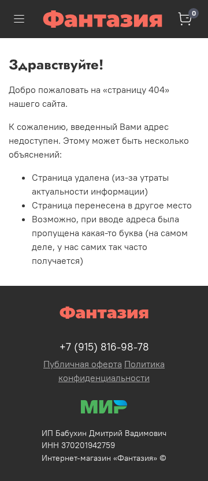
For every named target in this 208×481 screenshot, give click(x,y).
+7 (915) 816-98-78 (104, 346)
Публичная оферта (82, 364)
